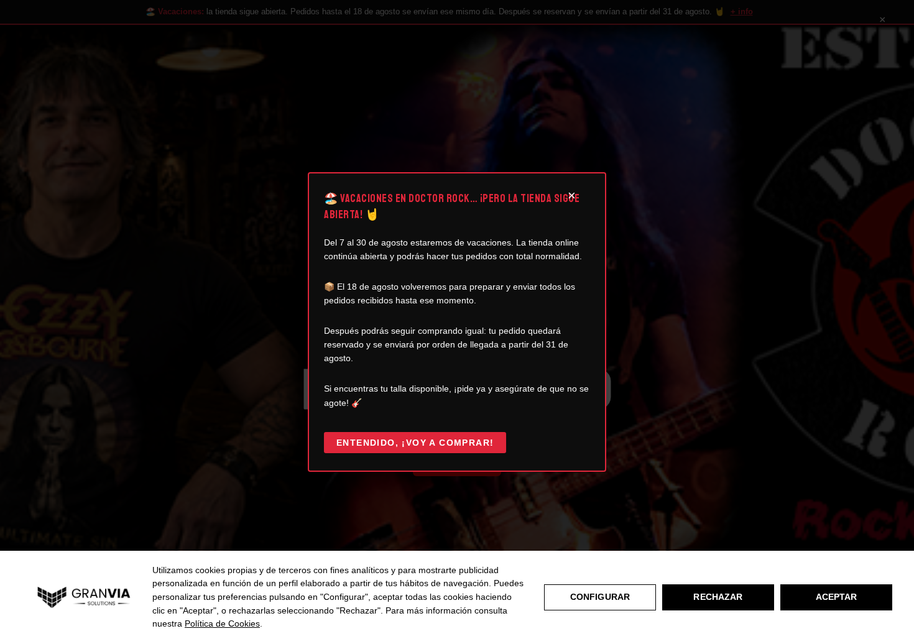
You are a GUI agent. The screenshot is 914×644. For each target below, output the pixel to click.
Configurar (600, 597)
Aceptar (836, 597)
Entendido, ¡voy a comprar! (415, 443)
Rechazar (717, 597)
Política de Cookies (222, 623)
